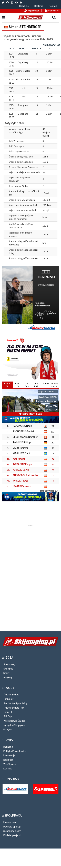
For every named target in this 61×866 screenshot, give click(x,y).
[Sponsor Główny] (15, 788)
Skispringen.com (12, 831)
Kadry (6, 673)
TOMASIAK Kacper (23, 464)
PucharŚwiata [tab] (54, 385)
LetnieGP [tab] (7, 385)
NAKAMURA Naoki (22, 426)
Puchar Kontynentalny (15, 703)
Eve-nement (10, 822)
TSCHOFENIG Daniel (23, 431)
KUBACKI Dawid (21, 469)
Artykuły (7, 677)
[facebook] (7, 2)
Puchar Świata (11, 694)
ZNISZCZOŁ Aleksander (25, 475)
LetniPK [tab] (17, 385)
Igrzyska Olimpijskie (14, 725)
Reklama (38, 6)
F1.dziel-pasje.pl (12, 835)
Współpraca (9, 764)
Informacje (9, 755)
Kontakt (53, 6)
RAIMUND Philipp (22, 442)
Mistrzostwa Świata (14, 720)
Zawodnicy (10, 664)
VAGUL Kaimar (20, 448)
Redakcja (24, 6)
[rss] (21, 2)
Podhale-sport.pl (12, 826)
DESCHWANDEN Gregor (25, 437)
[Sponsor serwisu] (45, 789)
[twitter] (3, 2)
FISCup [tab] (27, 385)
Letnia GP (9, 699)
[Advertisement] (30, 577)
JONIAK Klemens (22, 486)
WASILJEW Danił (21, 453)
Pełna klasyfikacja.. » (48, 491)
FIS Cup (8, 716)
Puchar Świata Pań (14, 707)
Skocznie (8, 668)
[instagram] (12, 2)
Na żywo (7, 729)
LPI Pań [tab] (45, 384)
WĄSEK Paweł (20, 480)
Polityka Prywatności (14, 751)
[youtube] (16, 2)
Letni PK (8, 712)
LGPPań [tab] (36, 385)
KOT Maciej (19, 459)
